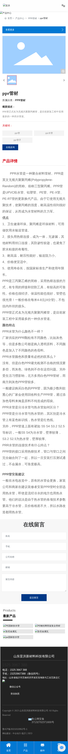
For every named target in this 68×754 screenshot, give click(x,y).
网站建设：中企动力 (11, 733)
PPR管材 (32, 18)
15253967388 (18, 673)
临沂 (24, 733)
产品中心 (19, 18)
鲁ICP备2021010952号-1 (14, 729)
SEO (30, 733)
